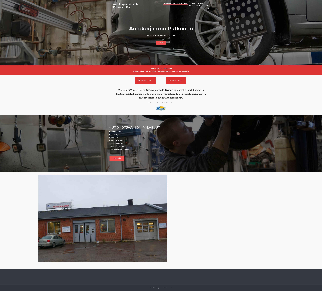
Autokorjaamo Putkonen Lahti (175, 3)
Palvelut (202, 3)
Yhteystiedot (194, 5)
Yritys (206, 5)
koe (193, 3)
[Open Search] (208, 8)
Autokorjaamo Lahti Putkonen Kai (125, 6)
